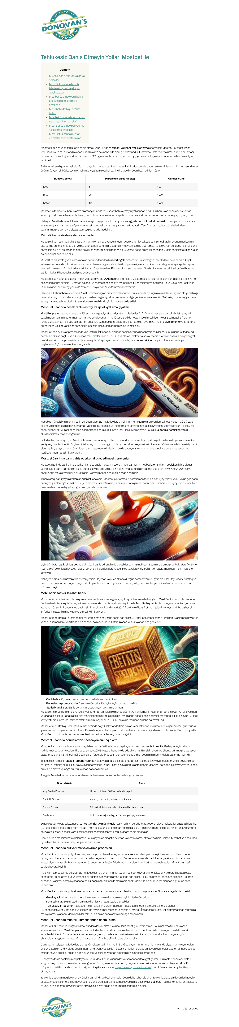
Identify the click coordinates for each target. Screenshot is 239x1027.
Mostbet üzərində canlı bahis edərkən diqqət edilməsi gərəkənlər (66, 100)
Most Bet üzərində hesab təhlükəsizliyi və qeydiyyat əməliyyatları (64, 88)
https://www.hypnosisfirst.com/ (133, 967)
